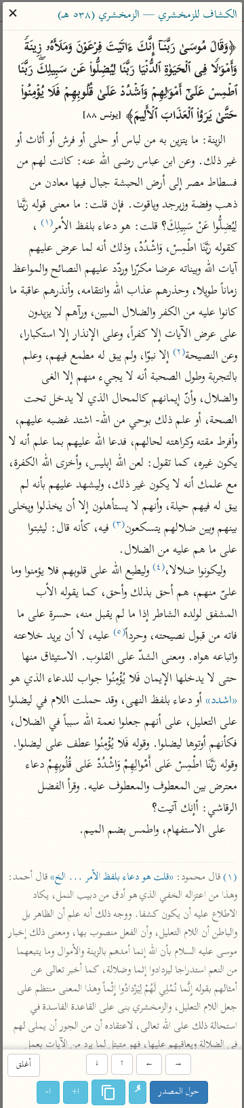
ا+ (75, 1092)
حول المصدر (179, 1092)
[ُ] (137, 1092)
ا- (48, 1092)
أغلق (23, 1065)
